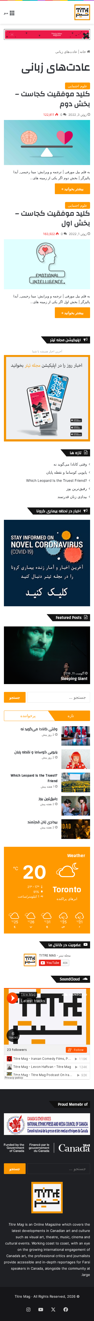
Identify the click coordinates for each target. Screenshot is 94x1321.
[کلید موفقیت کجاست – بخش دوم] (47, 142)
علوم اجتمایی (77, 86)
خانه (83, 52)
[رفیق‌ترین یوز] (75, 806)
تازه (71, 715)
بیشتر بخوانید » (72, 189)
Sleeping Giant (74, 679)
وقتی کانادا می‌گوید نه (70, 464)
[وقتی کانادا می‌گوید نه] (75, 735)
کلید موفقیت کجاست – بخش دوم (52, 99)
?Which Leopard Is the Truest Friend (56, 480)
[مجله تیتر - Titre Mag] (82, 12)
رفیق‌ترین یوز (76, 489)
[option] (47, 655)
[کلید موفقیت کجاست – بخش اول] (47, 264)
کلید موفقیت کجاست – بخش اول (52, 218)
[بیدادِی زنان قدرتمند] (75, 829)
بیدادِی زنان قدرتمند (72, 497)
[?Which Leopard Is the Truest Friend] (75, 782)
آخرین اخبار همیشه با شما (47, 351)
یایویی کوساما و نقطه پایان (66, 472)
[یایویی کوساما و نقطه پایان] (75, 759)
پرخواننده (28, 715)
